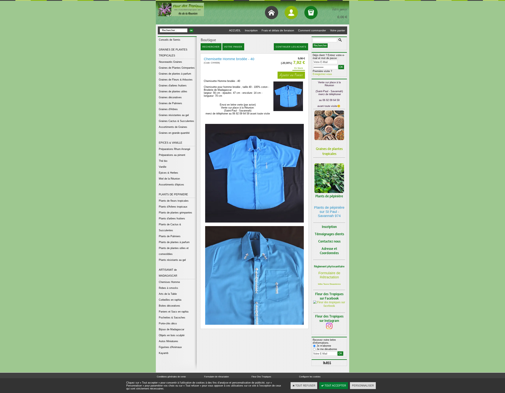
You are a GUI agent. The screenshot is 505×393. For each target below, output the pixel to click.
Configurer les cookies (310, 376)
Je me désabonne (327, 349)
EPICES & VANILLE (170, 142)
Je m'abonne (324, 345)
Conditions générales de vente (171, 376)
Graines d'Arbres (168, 109)
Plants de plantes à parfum (174, 242)
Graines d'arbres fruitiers (173, 85)
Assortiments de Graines (173, 126)
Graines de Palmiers (170, 103)
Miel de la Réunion (169, 178)
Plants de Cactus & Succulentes (170, 227)
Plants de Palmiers (169, 236)
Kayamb (163, 353)
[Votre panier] (311, 12)
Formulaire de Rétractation (329, 275)
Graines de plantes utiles (173, 91)
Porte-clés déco (168, 323)
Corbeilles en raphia (170, 299)
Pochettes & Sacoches (172, 317)
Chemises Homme (169, 282)
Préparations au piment (172, 154)
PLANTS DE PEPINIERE (173, 194)
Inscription (251, 30)
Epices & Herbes (168, 172)
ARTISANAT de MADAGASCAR (168, 272)
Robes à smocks (168, 287)
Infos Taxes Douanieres (329, 284)
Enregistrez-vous (322, 74)
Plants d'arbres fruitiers (172, 218)
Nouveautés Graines (170, 61)
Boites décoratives (169, 305)
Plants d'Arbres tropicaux (173, 206)
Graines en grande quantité (174, 132)
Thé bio (163, 160)
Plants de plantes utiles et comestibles (174, 251)
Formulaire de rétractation (216, 376)
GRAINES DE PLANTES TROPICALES (173, 52)
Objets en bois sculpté (171, 335)
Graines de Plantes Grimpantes (177, 67)
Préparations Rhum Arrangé (174, 149)
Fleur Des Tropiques (261, 376)
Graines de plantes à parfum (175, 73)
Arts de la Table (168, 293)
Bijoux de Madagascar (171, 329)
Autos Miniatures (168, 341)
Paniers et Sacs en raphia (173, 311)
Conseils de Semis (169, 39)
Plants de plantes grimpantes (175, 212)
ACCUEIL (235, 30)
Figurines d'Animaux (170, 347)
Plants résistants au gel (172, 259)
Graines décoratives (170, 97)
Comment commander (312, 30)
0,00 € (342, 17)
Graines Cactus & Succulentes (176, 121)
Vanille (162, 166)
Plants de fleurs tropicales (174, 200)
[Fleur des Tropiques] (329, 305)
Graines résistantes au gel (174, 115)
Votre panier (337, 30)
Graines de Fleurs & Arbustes (176, 79)
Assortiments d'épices (171, 184)
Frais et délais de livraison (278, 30)
